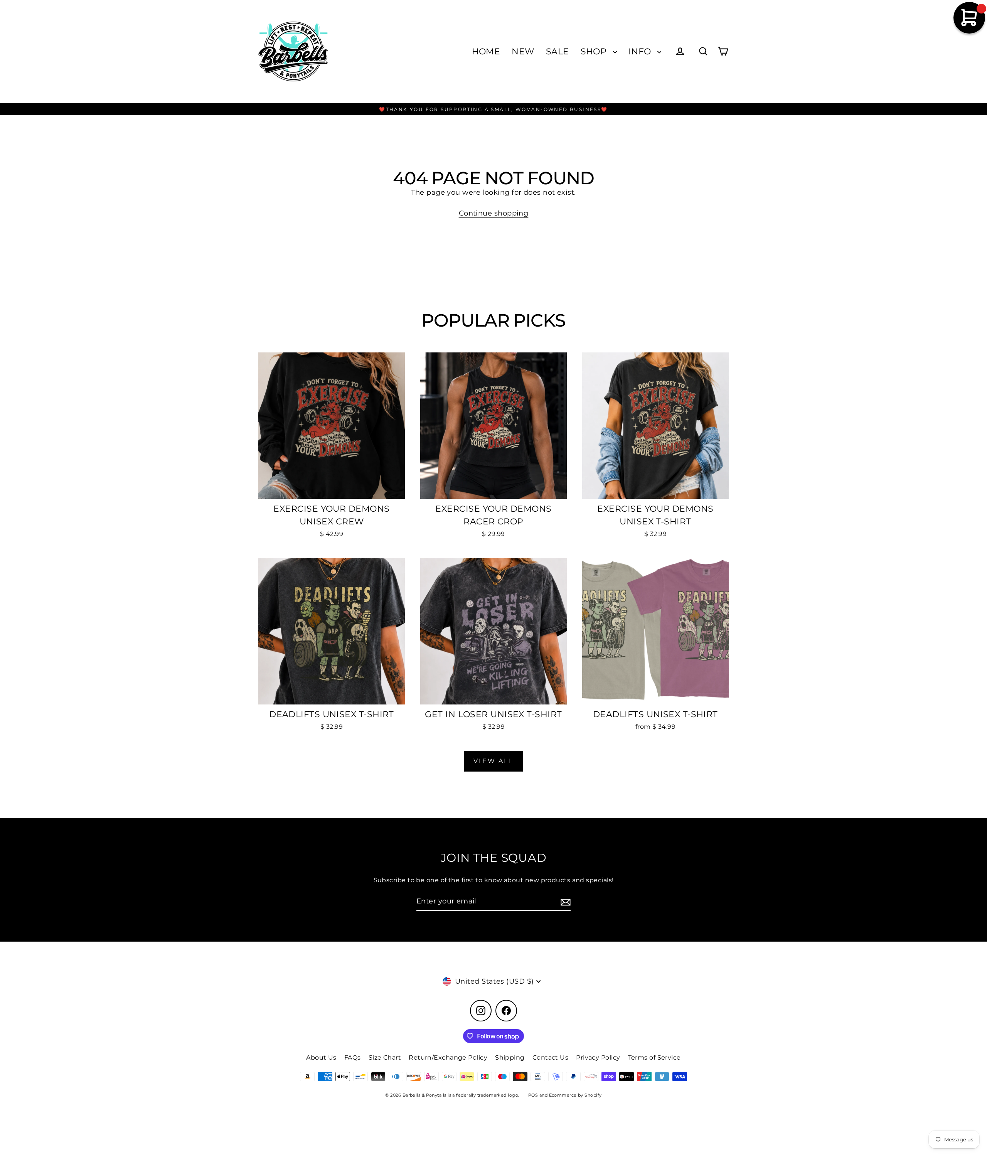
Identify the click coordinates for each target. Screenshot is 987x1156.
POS (533, 1095)
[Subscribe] (564, 902)
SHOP (595, 51)
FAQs (352, 1057)
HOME (486, 51)
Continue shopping (494, 213)
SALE (557, 51)
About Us (321, 1057)
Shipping (510, 1057)
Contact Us (550, 1057)
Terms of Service (654, 1057)
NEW (523, 51)
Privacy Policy (598, 1057)
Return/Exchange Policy (448, 1057)
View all (493, 761)
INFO (641, 51)
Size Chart (385, 1057)
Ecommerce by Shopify (575, 1095)
